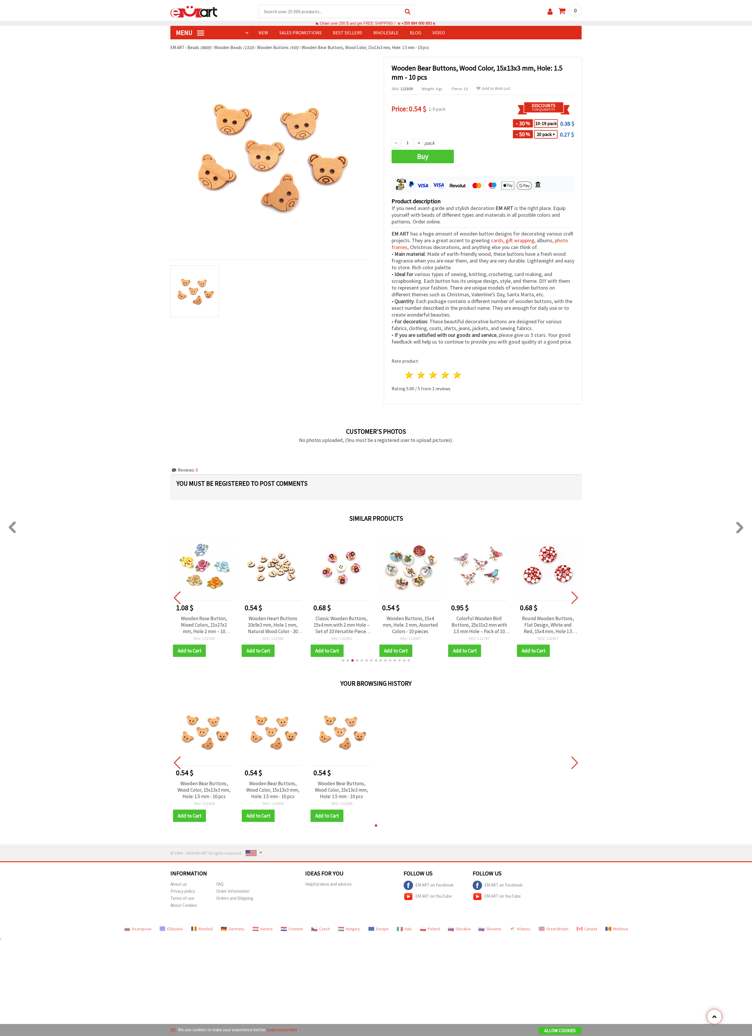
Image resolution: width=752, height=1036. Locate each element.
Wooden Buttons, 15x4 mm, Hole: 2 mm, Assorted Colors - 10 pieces (410, 625)
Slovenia (493, 928)
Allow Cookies (560, 1030)
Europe (382, 928)
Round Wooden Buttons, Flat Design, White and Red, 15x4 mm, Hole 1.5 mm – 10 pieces (548, 625)
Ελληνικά (175, 928)
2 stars (421, 375)
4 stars (445, 375)
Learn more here (282, 1029)
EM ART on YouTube (433, 896)
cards (497, 240)
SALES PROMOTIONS (300, 33)
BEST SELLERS (347, 33)
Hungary (353, 928)
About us (178, 884)
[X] (172, 1029)
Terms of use (182, 898)
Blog (415, 33)
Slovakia (463, 928)
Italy (408, 928)
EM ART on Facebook (434, 885)
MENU (185, 32)
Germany (236, 928)
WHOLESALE (386, 33)
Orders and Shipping (234, 898)
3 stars (433, 375)
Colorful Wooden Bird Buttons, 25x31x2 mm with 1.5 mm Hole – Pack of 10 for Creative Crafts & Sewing (479, 625)
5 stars (457, 375)
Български (141, 928)
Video (438, 33)
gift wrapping (520, 240)
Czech (324, 928)
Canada (590, 928)
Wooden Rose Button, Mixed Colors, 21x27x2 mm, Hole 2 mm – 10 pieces (204, 625)
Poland (434, 928)
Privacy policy (182, 891)
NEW (263, 33)
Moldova (620, 928)
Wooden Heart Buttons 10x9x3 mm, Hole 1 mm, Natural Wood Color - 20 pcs (273, 625)
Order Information (232, 891)
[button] (343, 660)
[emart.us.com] (193, 11)
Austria (266, 928)
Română (206, 928)
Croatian (295, 928)
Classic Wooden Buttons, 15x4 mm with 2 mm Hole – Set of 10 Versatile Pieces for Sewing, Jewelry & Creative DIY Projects (342, 625)
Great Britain (557, 928)
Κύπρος (524, 928)
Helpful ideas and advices (328, 884)
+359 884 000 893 (416, 23)
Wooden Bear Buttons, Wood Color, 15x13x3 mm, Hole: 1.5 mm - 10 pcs (204, 790)
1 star (409, 375)
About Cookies (183, 905)
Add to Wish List (496, 88)
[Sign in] (550, 11)
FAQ (220, 884)
